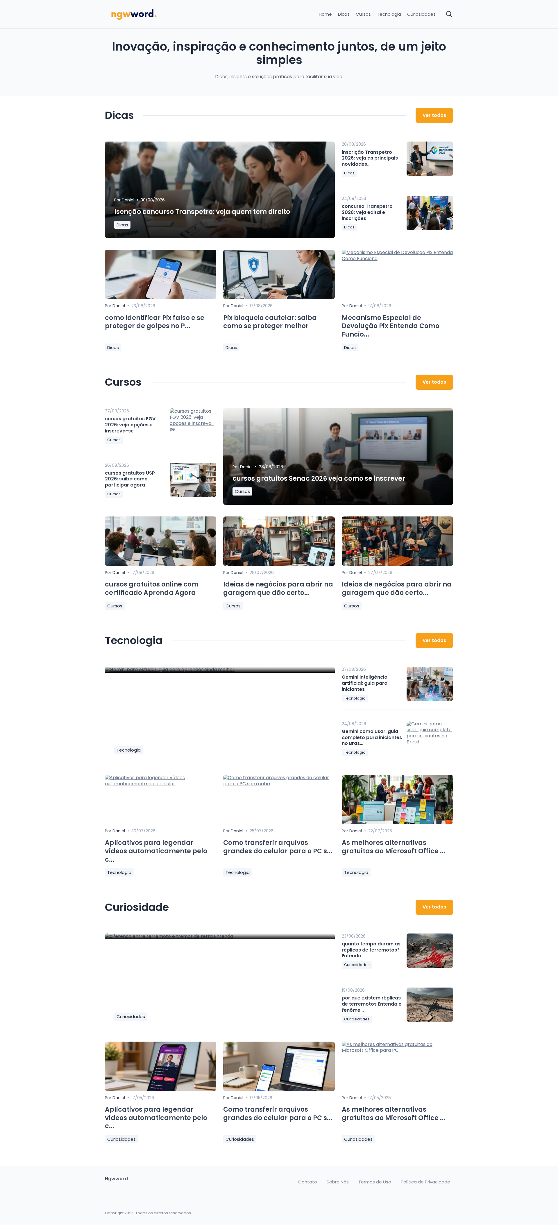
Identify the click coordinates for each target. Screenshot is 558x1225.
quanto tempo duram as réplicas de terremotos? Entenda (371, 949)
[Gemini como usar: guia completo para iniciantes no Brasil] (430, 738)
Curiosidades (421, 14)
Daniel (128, 200)
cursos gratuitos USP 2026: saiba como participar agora (130, 479)
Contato (307, 1182)
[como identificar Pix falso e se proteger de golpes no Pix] (160, 297)
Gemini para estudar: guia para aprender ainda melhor (208, 736)
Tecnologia (389, 14)
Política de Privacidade (425, 1182)
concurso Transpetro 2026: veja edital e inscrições (367, 212)
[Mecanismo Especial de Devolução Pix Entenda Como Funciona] (397, 258)
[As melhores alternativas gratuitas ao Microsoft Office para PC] (397, 822)
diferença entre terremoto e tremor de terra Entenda (202, 1003)
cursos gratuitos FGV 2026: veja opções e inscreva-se (130, 424)
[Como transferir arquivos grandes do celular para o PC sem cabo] (279, 783)
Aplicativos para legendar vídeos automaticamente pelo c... (156, 851)
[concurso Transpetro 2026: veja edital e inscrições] (430, 213)
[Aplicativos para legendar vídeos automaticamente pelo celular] (160, 783)
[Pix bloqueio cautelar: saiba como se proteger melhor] (279, 297)
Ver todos (434, 115)
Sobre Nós (338, 1182)
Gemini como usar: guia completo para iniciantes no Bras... (372, 737)
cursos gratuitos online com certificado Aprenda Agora (151, 588)
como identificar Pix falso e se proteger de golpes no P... (154, 322)
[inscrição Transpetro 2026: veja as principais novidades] (430, 159)
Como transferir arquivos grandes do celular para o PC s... (277, 847)
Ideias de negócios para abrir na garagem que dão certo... (278, 588)
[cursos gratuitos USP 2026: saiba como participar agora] (193, 480)
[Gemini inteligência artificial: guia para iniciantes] (430, 684)
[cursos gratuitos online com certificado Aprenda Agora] (160, 564)
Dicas (344, 14)
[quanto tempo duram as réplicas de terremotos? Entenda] (430, 950)
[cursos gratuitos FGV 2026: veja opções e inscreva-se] (193, 425)
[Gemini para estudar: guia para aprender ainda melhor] (220, 670)
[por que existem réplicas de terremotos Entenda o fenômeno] (430, 1005)
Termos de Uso (374, 1182)
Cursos (363, 14)
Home (325, 14)
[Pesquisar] (449, 14)
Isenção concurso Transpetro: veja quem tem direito (202, 211)
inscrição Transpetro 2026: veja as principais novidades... (370, 158)
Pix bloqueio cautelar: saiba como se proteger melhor (270, 322)
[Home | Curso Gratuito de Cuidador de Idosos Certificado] (146, 14)
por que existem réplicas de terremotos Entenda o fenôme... (372, 1004)
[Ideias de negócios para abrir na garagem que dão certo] (279, 564)
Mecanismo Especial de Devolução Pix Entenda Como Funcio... (390, 326)
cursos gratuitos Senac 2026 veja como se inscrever (319, 478)
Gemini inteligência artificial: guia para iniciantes (364, 683)
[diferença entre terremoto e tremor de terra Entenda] (220, 936)
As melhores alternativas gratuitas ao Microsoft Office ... (393, 847)
